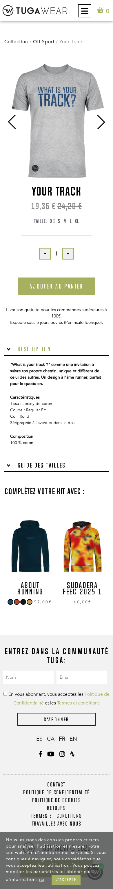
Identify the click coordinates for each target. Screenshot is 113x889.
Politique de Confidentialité (56, 792)
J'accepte (66, 879)
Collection (16, 42)
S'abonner (56, 719)
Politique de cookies (56, 800)
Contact (56, 784)
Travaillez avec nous (56, 823)
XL (77, 221)
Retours (56, 808)
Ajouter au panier (56, 286)
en (73, 739)
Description (33, 349)
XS (52, 221)
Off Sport (43, 42)
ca (50, 739)
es (39, 739)
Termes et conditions (78, 703)
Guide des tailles (41, 465)
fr (62, 739)
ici (41, 879)
